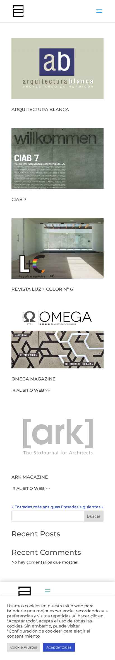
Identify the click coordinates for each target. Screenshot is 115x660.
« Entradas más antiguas (35, 506)
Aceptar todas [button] (58, 647)
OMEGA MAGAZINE (33, 379)
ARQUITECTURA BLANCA (40, 109)
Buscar (93, 516)
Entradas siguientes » (82, 506)
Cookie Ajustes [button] (23, 647)
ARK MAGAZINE (29, 477)
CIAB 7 (19, 199)
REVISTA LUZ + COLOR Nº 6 (42, 289)
